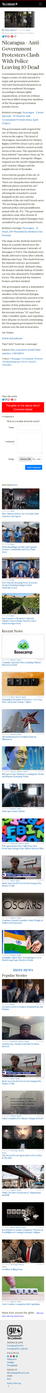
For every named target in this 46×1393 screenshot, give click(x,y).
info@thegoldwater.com (18, 1372)
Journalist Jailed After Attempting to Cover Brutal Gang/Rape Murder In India (22, 958)
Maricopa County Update (13, 811)
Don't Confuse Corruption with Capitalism (21, 1304)
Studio (19, 660)
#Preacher (6, 364)
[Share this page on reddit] (15, 36)
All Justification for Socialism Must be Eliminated (19, 738)
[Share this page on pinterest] (12, 36)
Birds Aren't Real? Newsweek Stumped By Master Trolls (21, 884)
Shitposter (12, 1359)
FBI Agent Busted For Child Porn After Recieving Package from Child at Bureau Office (23, 847)
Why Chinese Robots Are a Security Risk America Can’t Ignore (20, 514)
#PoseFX (32, 361)
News (28, 30)
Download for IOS (15, 1345)
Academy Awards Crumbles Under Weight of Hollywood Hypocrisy (22, 921)
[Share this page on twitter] (3, 36)
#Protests (38, 358)
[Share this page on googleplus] (8, 36)
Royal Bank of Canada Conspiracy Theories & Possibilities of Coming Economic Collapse (22, 1231)
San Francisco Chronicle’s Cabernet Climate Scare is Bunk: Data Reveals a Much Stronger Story (19, 621)
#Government (27, 358)
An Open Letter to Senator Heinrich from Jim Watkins (22, 1008)
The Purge (14, 1151)
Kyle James (10, 30)
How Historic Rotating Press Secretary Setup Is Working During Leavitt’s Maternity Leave (19, 585)
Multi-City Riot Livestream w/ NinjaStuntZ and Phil (21, 1193)
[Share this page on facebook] (6, 36)
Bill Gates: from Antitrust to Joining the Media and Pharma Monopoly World (23, 775)
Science (13, 772)
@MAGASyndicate (12, 338)
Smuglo (10, 1362)
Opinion (13, 660)
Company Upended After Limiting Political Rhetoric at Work (21, 663)
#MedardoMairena (10, 361)
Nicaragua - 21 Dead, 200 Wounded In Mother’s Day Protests (22, 231)
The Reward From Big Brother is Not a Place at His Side (22, 1156)
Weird (12, 697)
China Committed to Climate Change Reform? (22, 1118)
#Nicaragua (15, 358)
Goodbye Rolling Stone (12, 1269)
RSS (9, 1379)
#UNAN (23, 361)
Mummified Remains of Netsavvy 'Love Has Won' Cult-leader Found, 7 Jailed (22, 700)
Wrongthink (12, 1365)
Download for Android (17, 1348)
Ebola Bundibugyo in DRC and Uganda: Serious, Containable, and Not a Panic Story (19, 549)
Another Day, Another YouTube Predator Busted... (20, 1045)
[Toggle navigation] (40, 3)
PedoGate (14, 843)
